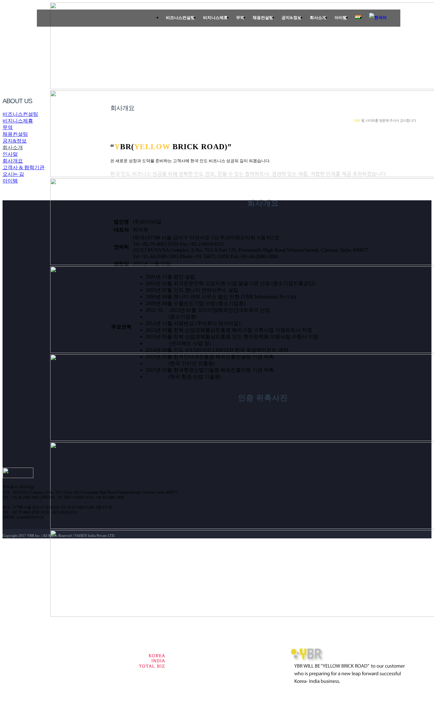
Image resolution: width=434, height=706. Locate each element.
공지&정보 (15, 140)
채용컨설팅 (15, 134)
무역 (8, 127)
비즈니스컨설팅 (20, 114)
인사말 (10, 154)
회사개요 (13, 160)
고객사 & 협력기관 (23, 167)
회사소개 (13, 147)
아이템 (10, 180)
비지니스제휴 (18, 120)
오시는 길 (13, 174)
